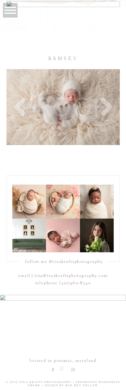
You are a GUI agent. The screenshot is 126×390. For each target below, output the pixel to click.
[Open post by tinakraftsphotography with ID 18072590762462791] (29, 235)
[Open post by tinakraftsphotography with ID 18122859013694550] (97, 235)
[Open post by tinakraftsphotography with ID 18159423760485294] (63, 235)
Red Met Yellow (81, 385)
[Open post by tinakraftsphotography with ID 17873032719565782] (97, 201)
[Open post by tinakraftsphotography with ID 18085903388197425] (63, 201)
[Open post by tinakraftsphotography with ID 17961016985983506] (29, 201)
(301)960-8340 (75, 283)
